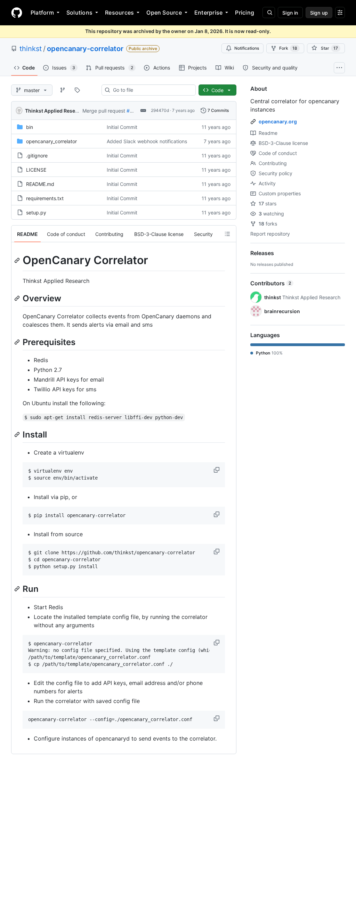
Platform (42, 12)
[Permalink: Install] (18, 434)
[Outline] (227, 233)
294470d (160, 110)
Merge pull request (103, 111)
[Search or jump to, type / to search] (268, 12)
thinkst (30, 48)
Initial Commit (122, 127)
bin (29, 127)
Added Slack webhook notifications (147, 141)
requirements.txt (45, 198)
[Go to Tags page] (77, 90)
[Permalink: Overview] (18, 298)
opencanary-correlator (85, 48)
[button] (217, 470)
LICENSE (36, 170)
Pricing (244, 12)
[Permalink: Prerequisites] (18, 342)
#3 (130, 111)
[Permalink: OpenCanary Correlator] (18, 260)
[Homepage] (16, 12)
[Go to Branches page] (62, 90)
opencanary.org (278, 121)
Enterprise (208, 12)
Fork (288, 48)
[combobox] (151, 90)
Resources (119, 12)
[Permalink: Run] (18, 589)
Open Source (164, 12)
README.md (40, 184)
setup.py (36, 212)
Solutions (79, 12)
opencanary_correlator (51, 141)
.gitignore (37, 155)
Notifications (246, 48)
